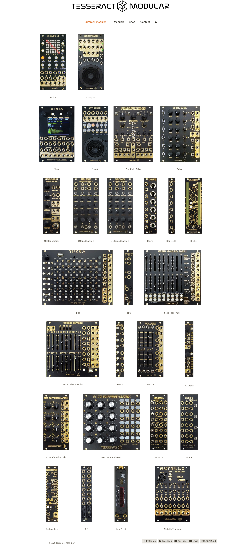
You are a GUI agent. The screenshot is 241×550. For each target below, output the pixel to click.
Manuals (119, 21)
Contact (145, 21)
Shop (132, 21)
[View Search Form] (156, 22)
